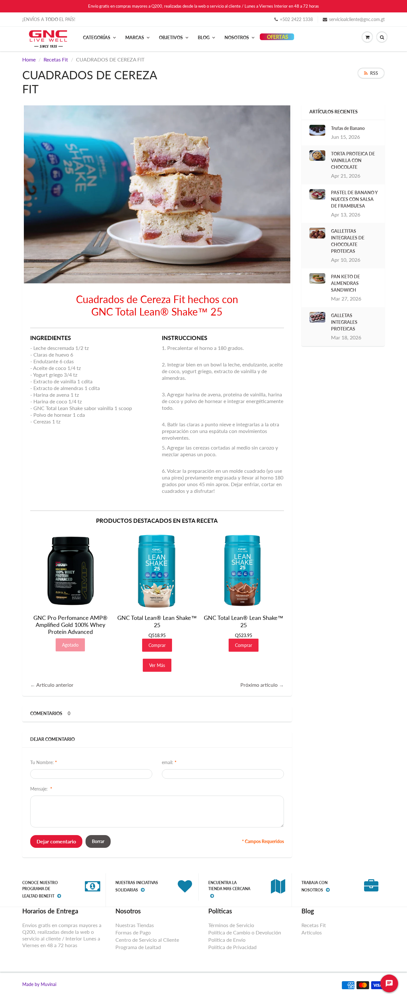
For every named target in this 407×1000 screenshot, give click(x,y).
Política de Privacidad (232, 947)
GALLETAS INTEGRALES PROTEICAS (344, 322)
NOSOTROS (236, 37)
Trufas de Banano (348, 128)
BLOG (204, 37)
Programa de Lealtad (138, 947)
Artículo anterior (54, 685)
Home (29, 59)
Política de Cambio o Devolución (244, 932)
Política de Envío (226, 940)
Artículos (311, 932)
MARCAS (134, 37)
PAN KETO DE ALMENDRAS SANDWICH (345, 283)
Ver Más (157, 665)
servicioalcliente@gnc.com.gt (357, 19)
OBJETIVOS (171, 37)
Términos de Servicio (231, 925)
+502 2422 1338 (296, 19)
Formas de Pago (133, 932)
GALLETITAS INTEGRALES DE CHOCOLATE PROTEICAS (347, 241)
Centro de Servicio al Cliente (147, 940)
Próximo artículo (259, 685)
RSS (374, 73)
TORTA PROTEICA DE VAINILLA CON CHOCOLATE (353, 160)
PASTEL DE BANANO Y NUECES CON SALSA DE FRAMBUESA (354, 199)
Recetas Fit (56, 59)
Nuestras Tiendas (134, 925)
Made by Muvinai (39, 984)
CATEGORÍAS (96, 37)
